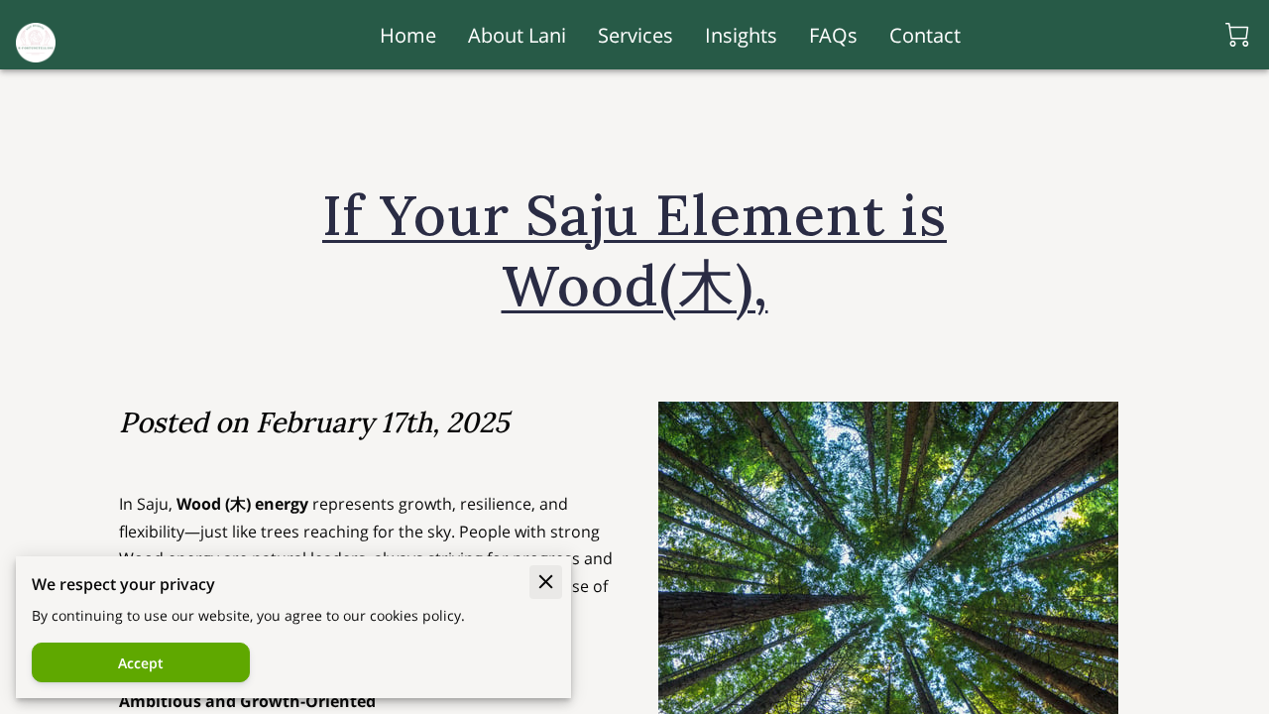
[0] (1237, 35)
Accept (141, 663)
